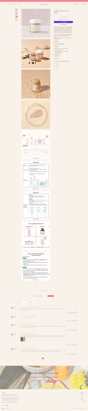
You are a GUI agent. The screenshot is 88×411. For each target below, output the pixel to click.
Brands (18, 4)
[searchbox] (14, 302)
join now (51, 381)
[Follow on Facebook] (2, 405)
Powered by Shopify (82, 408)
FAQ (81, 396)
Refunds (82, 397)
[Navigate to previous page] (40, 358)
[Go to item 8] (16, 33)
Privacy (82, 399)
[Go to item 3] (16, 16)
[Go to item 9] (16, 36)
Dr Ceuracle (56, 9)
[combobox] (23, 302)
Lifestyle (14, 4)
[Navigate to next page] (48, 358)
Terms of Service (83, 400)
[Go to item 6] (16, 26)
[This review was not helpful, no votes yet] (76, 312)
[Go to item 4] (16, 20)
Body (10, 4)
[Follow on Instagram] (5, 405)
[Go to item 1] (16, 10)
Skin (3, 4)
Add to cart (63, 17)
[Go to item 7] (16, 30)
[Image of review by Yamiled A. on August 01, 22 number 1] (23, 339)
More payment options (63, 24)
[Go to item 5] (16, 23)
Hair (6, 4)
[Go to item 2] (16, 13)
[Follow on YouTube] (7, 405)
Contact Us (82, 394)
